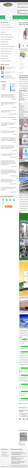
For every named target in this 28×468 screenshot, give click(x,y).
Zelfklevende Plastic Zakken (6, 51)
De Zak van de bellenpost (6, 60)
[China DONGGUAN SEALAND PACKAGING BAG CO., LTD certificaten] (4, 87)
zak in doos (3, 32)
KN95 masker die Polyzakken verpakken (19, 465)
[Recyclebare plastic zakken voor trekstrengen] (2, 67)
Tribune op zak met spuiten (6, 34)
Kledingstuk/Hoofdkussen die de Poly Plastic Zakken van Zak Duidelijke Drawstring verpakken (18, 462)
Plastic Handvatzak (4, 56)
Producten (9, 17)
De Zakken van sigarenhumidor (7, 27)
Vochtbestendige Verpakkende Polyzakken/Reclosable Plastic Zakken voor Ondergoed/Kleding (18, 453)
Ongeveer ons (4, 452)
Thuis (2, 17)
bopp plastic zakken (5, 44)
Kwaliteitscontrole (5, 455)
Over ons (16, 17)
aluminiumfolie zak (4, 41)
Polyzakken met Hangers (6, 53)
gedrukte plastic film (5, 58)
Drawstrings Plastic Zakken (14, 19)
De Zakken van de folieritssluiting (7, 36)
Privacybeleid (2, 466)
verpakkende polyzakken (6, 25)
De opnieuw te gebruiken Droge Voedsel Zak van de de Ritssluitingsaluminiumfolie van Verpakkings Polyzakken (19, 458)
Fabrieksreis (23, 17)
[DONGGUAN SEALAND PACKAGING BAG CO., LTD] (8, 5)
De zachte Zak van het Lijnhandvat (7, 46)
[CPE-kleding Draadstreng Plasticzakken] (2, 72)
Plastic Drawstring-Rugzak (6, 39)
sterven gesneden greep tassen (7, 48)
